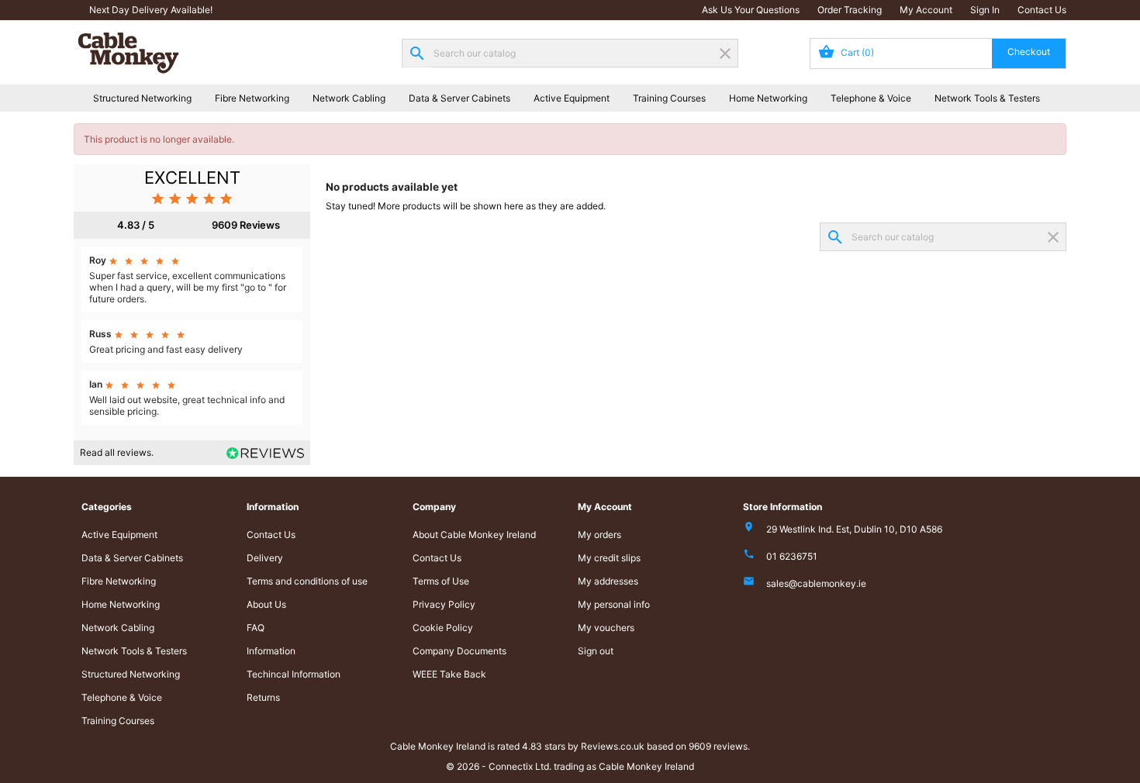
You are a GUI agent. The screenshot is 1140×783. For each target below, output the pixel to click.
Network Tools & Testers (987, 98)
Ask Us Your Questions (751, 10)
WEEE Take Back (449, 674)
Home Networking (768, 98)
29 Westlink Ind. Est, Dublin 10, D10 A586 (854, 529)
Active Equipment (572, 98)
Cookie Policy (443, 627)
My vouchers (606, 627)
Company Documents (459, 651)
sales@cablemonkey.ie (816, 583)
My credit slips (609, 558)
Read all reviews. (117, 452)
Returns (263, 697)
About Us (266, 604)
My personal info (614, 604)
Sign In (985, 10)
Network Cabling (349, 98)
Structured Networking (142, 98)
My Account (926, 10)
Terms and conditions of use (307, 581)
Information (271, 651)
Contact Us (1041, 10)
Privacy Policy (444, 604)
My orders (599, 534)
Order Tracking (849, 10)
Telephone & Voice (871, 98)
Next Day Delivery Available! (150, 10)
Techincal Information (293, 674)
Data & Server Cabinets (459, 98)
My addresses (608, 581)
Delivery (265, 558)
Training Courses (669, 98)
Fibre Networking (252, 98)
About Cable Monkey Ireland (474, 534)
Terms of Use (441, 581)
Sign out (595, 651)
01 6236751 (791, 556)
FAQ (255, 627)
